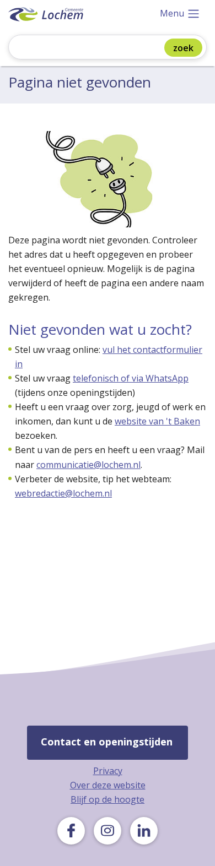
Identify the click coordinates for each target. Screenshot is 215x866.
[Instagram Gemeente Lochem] (107, 831)
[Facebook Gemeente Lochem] (71, 831)
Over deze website (108, 785)
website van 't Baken (157, 421)
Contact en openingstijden (107, 741)
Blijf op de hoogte (107, 799)
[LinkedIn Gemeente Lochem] (144, 831)
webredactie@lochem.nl (63, 493)
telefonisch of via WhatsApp (131, 378)
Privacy (107, 771)
